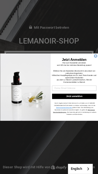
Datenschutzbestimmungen (64, 107)
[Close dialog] (95, 56)
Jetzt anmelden (74, 96)
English (76, 169)
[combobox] (80, 169)
